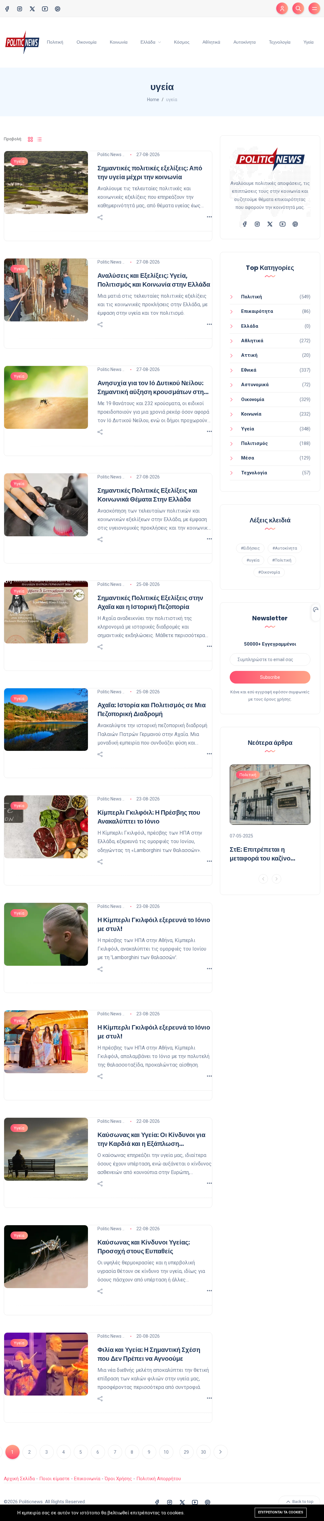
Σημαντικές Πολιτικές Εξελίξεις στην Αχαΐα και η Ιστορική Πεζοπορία (150, 602)
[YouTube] (45, 8)
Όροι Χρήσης (118, 1478)
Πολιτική (55, 42)
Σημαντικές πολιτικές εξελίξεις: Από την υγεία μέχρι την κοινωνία (149, 172)
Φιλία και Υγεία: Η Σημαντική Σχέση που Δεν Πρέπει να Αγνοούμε (148, 1354)
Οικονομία (87, 42)
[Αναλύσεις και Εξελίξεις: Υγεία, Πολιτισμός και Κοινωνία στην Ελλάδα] (46, 290)
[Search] (298, 8)
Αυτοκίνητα (245, 42)
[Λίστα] (39, 139)
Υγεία (308, 42)
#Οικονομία (269, 572)
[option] (270, 816)
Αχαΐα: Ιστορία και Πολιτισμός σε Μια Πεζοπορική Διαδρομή (151, 709)
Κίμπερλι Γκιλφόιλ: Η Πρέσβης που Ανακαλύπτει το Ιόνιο (148, 817)
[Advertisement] (270, 947)
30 (203, 1452)
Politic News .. (110, 154)
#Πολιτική (281, 560)
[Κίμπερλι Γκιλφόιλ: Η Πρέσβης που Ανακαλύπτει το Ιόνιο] (46, 826)
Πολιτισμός (254, 443)
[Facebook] (7, 8)
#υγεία (252, 560)
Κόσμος (182, 42)
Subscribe (270, 677)
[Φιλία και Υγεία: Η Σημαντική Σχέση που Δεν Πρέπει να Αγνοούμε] (46, 1364)
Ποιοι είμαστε (54, 1478)
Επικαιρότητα (257, 311)
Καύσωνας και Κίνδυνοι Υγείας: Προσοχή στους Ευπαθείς (143, 1247)
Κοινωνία (119, 42)
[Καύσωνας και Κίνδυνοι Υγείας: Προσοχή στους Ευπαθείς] (46, 1256)
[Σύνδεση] (282, 8)
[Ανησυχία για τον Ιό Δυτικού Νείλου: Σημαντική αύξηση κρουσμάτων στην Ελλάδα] (46, 397)
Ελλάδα (148, 42)
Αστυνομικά (255, 384)
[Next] (276, 879)
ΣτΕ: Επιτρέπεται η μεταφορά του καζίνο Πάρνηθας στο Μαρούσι (265, 854)
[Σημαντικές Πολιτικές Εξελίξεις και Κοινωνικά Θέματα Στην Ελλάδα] (46, 504)
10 (166, 1452)
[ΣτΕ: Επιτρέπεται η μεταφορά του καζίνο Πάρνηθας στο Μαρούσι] (270, 794)
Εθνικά (248, 370)
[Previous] (263, 879)
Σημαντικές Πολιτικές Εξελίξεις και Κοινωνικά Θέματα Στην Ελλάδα (147, 495)
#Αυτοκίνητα (284, 548)
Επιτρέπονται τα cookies (280, 1512)
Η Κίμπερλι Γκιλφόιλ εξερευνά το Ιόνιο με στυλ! (153, 924)
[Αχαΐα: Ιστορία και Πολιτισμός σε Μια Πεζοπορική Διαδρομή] (46, 719)
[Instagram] (19, 8)
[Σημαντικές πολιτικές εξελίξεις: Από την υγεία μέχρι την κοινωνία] (46, 182)
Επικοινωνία (87, 1478)
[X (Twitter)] (32, 8)
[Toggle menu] (314, 8)
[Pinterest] (57, 8)
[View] (209, 217)
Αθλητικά (211, 42)
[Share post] (100, 217)
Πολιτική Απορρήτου (158, 1478)
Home (153, 99)
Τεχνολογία (279, 42)
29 (186, 1452)
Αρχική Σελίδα (19, 1478)
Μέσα (247, 458)
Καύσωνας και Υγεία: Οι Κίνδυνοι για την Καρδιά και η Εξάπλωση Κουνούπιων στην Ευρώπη (151, 1139)
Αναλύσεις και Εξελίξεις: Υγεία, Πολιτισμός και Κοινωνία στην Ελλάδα (153, 280)
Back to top (302, 1502)
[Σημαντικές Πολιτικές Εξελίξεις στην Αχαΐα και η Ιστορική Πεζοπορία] (46, 612)
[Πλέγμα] (30, 139)
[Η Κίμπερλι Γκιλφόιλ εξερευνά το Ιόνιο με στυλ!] (46, 934)
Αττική (249, 355)
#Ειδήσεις (250, 548)
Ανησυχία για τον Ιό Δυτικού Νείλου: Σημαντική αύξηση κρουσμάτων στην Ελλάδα (152, 387)
